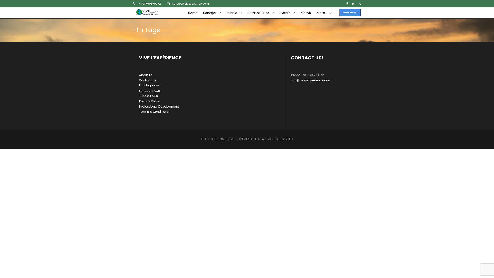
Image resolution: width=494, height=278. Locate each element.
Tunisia (231, 13)
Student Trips (258, 13)
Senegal (209, 13)
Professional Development (159, 106)
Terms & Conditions (154, 111)
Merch (306, 13)
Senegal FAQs (149, 90)
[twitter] (353, 4)
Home (192, 13)
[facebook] (347, 4)
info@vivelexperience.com (311, 80)
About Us (146, 75)
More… (322, 13)
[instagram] (360, 4)
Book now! (350, 12)
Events (284, 13)
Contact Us (147, 80)
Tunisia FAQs (148, 96)
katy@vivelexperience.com (190, 4)
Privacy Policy (149, 101)
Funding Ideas (149, 85)
